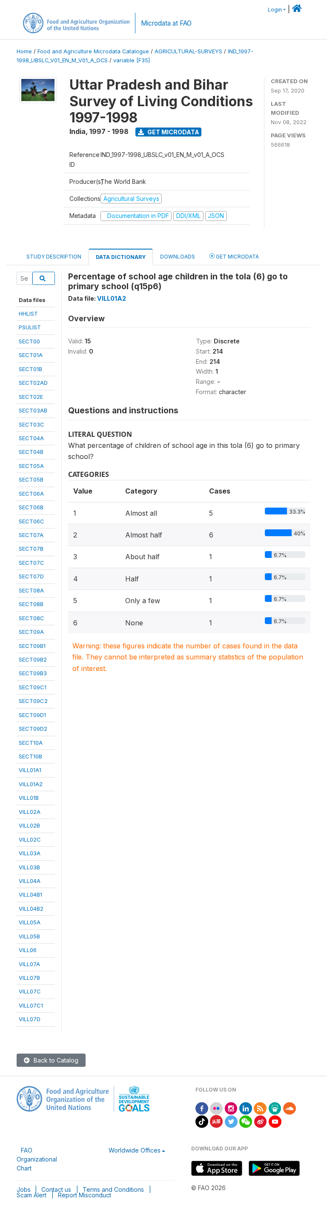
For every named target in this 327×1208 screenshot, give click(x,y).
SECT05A (31, 465)
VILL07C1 (31, 1005)
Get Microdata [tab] (237, 256)
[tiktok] (201, 1120)
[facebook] (201, 1107)
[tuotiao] (216, 1120)
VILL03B (29, 867)
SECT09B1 (32, 645)
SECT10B (30, 756)
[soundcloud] (289, 1107)
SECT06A (31, 493)
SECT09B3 (33, 673)
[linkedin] (245, 1107)
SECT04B (31, 451)
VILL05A (29, 922)
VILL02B (29, 825)
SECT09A (31, 631)
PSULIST (30, 327)
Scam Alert (31, 1195)
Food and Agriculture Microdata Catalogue (93, 51)
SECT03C (31, 424)
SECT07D (31, 576)
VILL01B (29, 797)
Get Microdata (172, 132)
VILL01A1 (30, 770)
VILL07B (29, 977)
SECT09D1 (32, 714)
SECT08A (31, 590)
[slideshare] (275, 1107)
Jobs (24, 1189)
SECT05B (31, 479)
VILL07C (30, 991)
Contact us (56, 1189)
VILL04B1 (30, 894)
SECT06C (31, 521)
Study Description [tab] (53, 256)
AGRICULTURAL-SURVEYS (188, 51)
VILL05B (29, 936)
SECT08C (31, 618)
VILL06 (28, 950)
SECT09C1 (32, 687)
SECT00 (29, 341)
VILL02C (30, 839)
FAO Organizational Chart (37, 1159)
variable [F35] (131, 60)
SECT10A (31, 742)
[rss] (260, 1107)
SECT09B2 (33, 659)
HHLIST (28, 313)
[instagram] (231, 1107)
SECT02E (31, 396)
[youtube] (275, 1120)
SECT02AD (33, 382)
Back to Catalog (55, 1060)
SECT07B (31, 548)
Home (24, 51)
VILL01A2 (31, 784)
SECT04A (31, 438)
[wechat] (245, 1120)
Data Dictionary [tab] (121, 257)
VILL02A (29, 811)
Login (275, 9)
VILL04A (29, 880)
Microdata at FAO (166, 23)
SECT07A (31, 534)
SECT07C (31, 562)
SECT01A (31, 354)
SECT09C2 (33, 700)
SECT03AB (33, 410)
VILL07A (29, 964)
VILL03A (29, 853)
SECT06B (31, 507)
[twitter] (231, 1120)
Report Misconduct (84, 1195)
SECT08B (31, 604)
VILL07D (29, 1019)
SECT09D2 (33, 728)
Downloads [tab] (177, 256)
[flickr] (216, 1107)
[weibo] (260, 1120)
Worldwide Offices (135, 1150)
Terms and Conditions (113, 1189)
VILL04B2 (31, 908)
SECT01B (30, 369)
